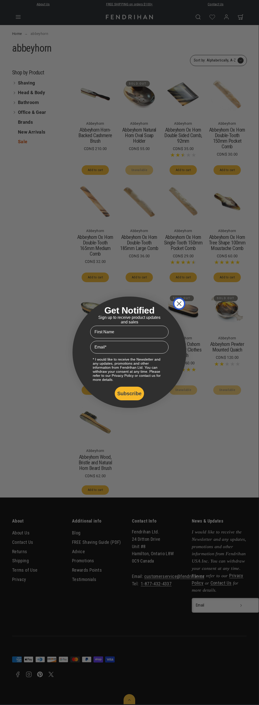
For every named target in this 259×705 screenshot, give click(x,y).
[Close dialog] (179, 304)
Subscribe (129, 393)
